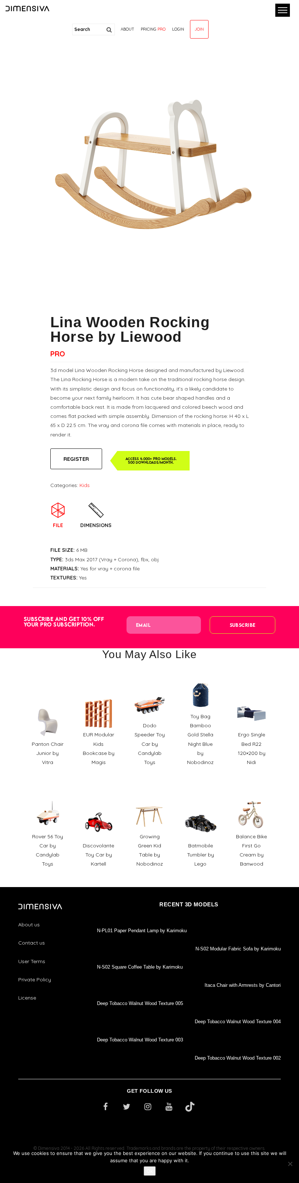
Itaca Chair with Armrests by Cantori (243, 985)
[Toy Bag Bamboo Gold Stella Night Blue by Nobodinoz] (201, 676)
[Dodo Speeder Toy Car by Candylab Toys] (149, 685)
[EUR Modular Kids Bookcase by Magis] (98, 695)
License (27, 997)
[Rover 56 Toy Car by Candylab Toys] (47, 796)
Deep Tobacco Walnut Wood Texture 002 (238, 1058)
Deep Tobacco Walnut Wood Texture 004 (238, 1021)
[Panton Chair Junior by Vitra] (47, 704)
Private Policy (34, 979)
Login (178, 29)
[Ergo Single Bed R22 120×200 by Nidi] (252, 695)
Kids (84, 485)
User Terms (31, 961)
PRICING (153, 29)
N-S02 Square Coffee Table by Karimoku (140, 967)
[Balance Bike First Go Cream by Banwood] (252, 796)
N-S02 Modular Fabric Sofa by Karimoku (238, 948)
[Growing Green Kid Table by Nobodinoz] (149, 796)
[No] (290, 1163)
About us (29, 924)
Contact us (31, 942)
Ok (150, 1171)
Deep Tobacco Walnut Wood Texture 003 (140, 1039)
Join (199, 29)
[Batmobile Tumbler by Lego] (201, 805)
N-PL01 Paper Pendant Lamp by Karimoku (142, 930)
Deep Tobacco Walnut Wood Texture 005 (140, 1003)
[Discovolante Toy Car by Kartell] (98, 805)
